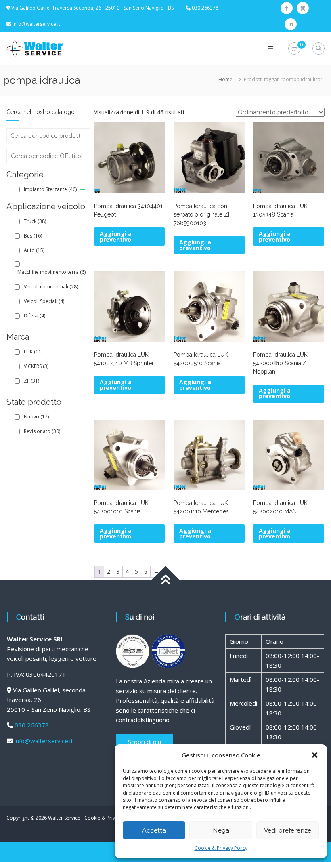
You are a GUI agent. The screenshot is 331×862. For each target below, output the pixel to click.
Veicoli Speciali (44, 301)
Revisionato (42, 431)
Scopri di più (144, 742)
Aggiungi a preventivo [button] (116, 236)
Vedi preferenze (287, 830)
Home (225, 79)
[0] (294, 49)
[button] (315, 755)
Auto (34, 250)
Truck (35, 221)
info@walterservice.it (36, 24)
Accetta (154, 830)
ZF (31, 380)
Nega (221, 830)
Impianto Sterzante (50, 189)
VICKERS (36, 366)
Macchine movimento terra (51, 272)
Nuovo (36, 416)
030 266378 (32, 725)
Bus (33, 235)
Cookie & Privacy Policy (221, 848)
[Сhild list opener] (82, 189)
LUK (33, 351)
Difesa (34, 315)
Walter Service (64, 817)
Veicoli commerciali (51, 286)
